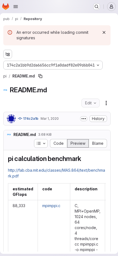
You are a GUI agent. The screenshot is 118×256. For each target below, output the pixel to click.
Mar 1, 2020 (50, 118)
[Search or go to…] (96, 6)
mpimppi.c (51, 205)
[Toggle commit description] (83, 118)
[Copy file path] (40, 76)
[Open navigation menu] (15, 6)
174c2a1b (30, 118)
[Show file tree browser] (7, 54)
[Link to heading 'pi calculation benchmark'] (84, 159)
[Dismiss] (104, 32)
